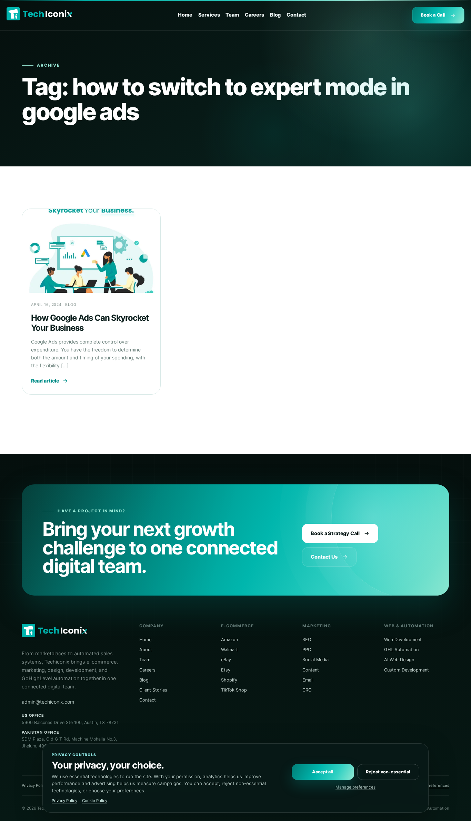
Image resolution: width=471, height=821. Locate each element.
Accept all (322, 771)
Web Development (403, 639)
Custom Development (406, 670)
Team (232, 15)
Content (310, 670)
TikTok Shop (234, 690)
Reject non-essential (388, 771)
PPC (306, 649)
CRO (307, 690)
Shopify (229, 680)
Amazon (229, 639)
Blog (275, 15)
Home (185, 15)
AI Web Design (399, 659)
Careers (254, 15)
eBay (226, 659)
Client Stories (153, 690)
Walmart (229, 649)
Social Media (315, 659)
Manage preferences (355, 787)
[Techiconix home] (39, 14)
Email (307, 680)
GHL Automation (401, 649)
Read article (45, 381)
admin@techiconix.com (48, 702)
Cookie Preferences (430, 785)
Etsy (225, 670)
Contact (296, 15)
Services (209, 15)
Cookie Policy (94, 800)
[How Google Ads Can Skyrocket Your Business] (91, 251)
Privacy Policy (34, 785)
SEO (306, 639)
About (145, 649)
